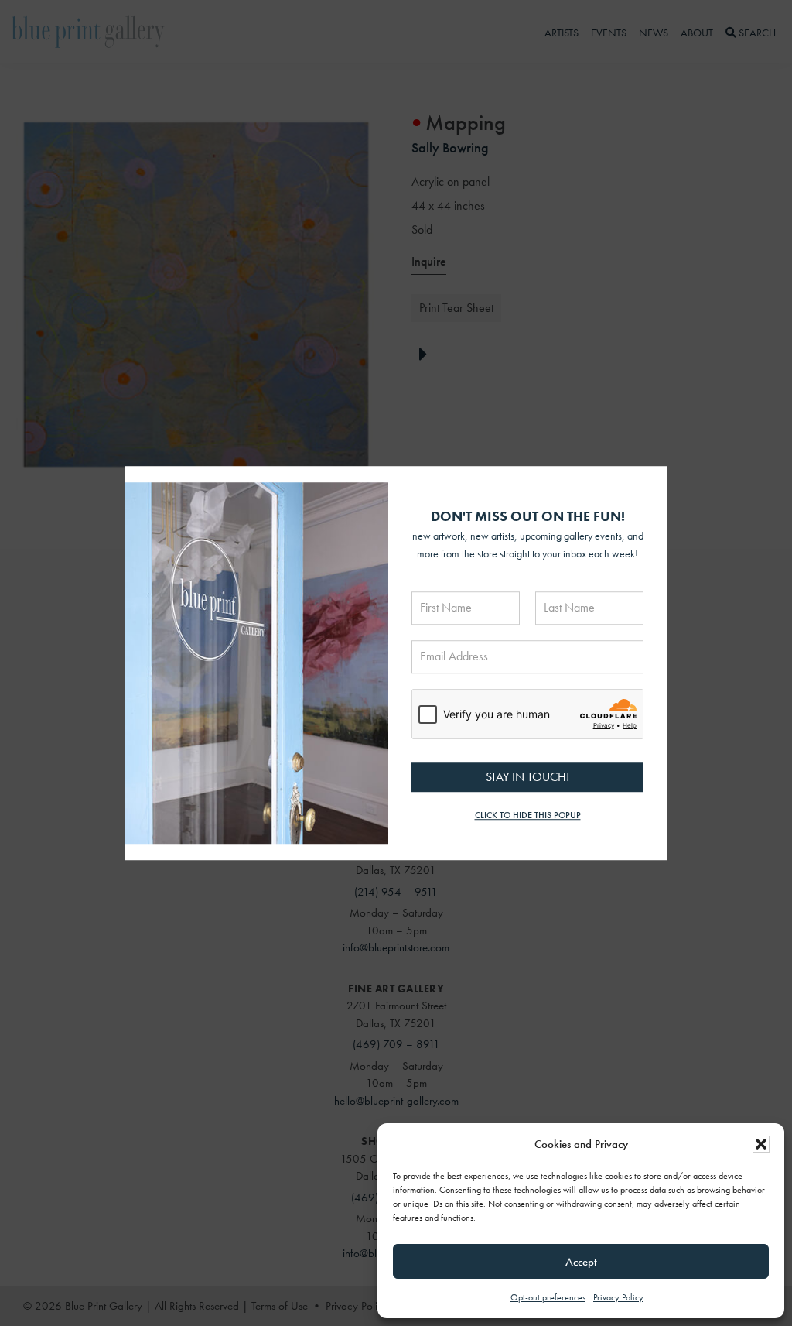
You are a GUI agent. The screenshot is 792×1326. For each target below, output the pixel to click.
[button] (761, 1144)
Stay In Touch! (527, 777)
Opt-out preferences (547, 1297)
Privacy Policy (618, 1297)
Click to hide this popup (528, 815)
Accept (581, 1261)
